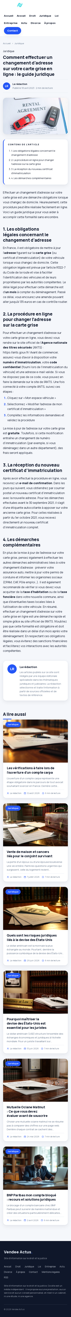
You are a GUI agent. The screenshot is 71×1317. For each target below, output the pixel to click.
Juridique (45, 15)
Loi (56, 15)
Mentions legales (51, 1272)
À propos (49, 23)
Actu (24, 23)
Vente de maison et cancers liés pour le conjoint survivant (29, 854)
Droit (32, 15)
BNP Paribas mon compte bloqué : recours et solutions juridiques (31, 1197)
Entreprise (11, 23)
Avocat (21, 15)
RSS (6, 1277)
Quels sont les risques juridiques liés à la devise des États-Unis (32, 937)
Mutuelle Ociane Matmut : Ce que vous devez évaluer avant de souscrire (27, 1111)
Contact (12, 30)
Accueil (8, 15)
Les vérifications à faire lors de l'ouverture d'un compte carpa (30, 770)
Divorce (36, 23)
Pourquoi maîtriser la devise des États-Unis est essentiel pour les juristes (26, 1023)
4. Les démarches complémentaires (31, 178)
